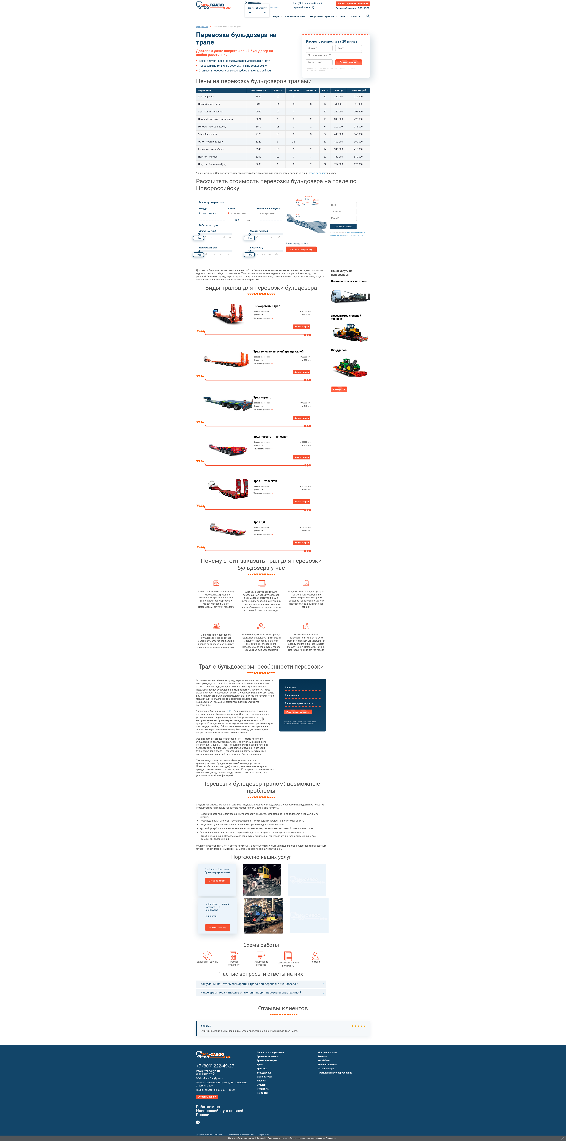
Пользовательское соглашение (241, 1135)
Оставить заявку (217, 881)
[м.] (199, 234)
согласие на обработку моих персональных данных (300, 723)
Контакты (355, 16)
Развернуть (339, 389)
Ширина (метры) (208, 247)
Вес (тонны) (256, 247)
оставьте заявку (318, 173)
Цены (342, 16)
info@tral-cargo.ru (208, 1071)
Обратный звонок (301, 7)
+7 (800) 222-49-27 (307, 3)
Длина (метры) (207, 231)
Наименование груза (268, 208)
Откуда (203, 208)
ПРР (228, 711)
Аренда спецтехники (295, 16)
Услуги (276, 16)
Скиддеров (339, 350)
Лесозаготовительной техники (346, 317)
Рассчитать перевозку (301, 249)
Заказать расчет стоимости (352, 3)
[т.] (250, 251)
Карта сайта (264, 1135)
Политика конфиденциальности (209, 1135)
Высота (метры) (259, 231)
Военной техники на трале (349, 281)
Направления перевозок (322, 16)
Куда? (231, 208)
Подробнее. (331, 1138)
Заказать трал (301, 327)
